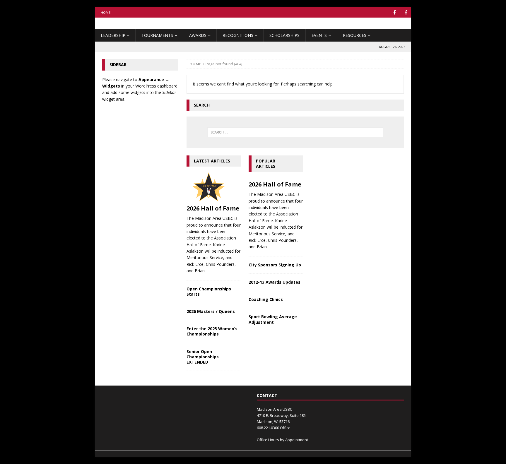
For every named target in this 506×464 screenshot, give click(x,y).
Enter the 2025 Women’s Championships (212, 331)
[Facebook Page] (406, 12)
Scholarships (284, 35)
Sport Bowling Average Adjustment (273, 319)
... (207, 270)
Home (105, 12)
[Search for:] (295, 132)
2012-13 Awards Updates (274, 282)
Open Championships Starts (209, 291)
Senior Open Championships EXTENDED (203, 357)
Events (319, 35)
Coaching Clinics (266, 299)
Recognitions (238, 35)
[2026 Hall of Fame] (214, 187)
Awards (197, 35)
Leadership (113, 35)
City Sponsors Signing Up (275, 265)
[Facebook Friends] (394, 12)
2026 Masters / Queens (211, 311)
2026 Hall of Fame (213, 208)
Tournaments (157, 35)
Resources (354, 35)
